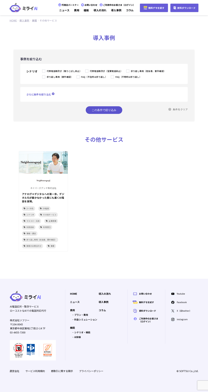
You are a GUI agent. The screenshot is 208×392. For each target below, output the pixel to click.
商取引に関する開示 (62, 371)
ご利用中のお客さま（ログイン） (119, 4)
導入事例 (116, 10)
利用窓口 (47, 227)
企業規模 (52, 221)
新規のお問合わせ (34, 246)
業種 (53, 246)
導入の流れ (99, 10)
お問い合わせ (91, 4)
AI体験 (77, 337)
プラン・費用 (81, 314)
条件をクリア (180, 109)
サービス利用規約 (35, 371)
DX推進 (46, 208)
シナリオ (30, 214)
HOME (73, 293)
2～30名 (30, 208)
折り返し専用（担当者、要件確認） (41, 239)
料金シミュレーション (85, 319)
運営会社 (14, 371)
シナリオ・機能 (82, 332)
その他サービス (49, 214)
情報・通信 (31, 233)
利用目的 (30, 227)
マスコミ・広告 (33, 221)
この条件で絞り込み (104, 110)
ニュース (64, 10)
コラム (130, 10)
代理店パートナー (70, 4)
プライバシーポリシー (91, 371)
